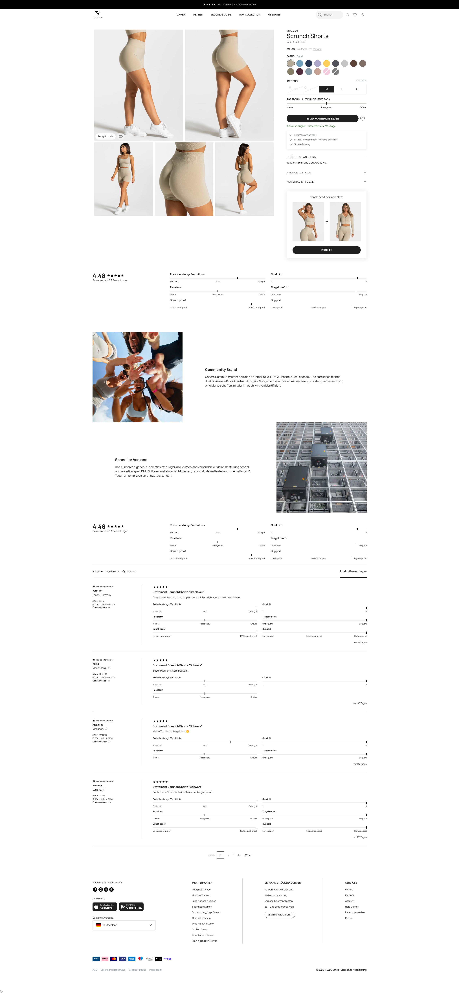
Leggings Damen (201, 889)
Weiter (248, 855)
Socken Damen (200, 929)
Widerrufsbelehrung (276, 895)
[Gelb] (326, 63)
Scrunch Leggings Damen (206, 912)
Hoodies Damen (201, 895)
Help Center (352, 906)
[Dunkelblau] (308, 63)
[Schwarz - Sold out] (335, 71)
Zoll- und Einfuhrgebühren (279, 906)
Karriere (349, 895)
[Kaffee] (353, 63)
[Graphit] (335, 63)
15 (239, 855)
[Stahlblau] (308, 71)
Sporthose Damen (202, 906)
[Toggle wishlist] (362, 119)
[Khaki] (290, 71)
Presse (349, 918)
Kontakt (349, 889)
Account (349, 900)
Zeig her (326, 250)
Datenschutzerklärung (113, 969)
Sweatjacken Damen (203, 935)
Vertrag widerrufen (280, 914)
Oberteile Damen (201, 918)
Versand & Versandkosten (279, 900)
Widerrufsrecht (137, 969)
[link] (362, 14)
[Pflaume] (299, 71)
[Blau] (299, 63)
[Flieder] (317, 63)
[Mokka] (362, 63)
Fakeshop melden (355, 912)
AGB (95, 969)
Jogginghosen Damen (204, 900)
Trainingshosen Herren (205, 940)
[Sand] (290, 63)
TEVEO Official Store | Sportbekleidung (346, 969)
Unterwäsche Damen (203, 923)
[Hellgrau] (344, 63)
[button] (329, 15)
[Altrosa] (317, 71)
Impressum (155, 969)
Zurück (211, 855)
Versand (317, 48)
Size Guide (361, 80)
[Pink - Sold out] (326, 71)
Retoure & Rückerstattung (279, 889)
